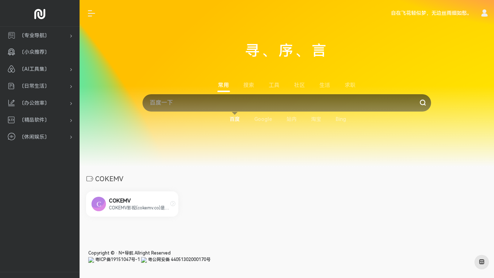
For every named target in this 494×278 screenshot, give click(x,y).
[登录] (484, 14)
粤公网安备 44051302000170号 (178, 259)
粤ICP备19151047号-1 (117, 259)
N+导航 (126, 253)
